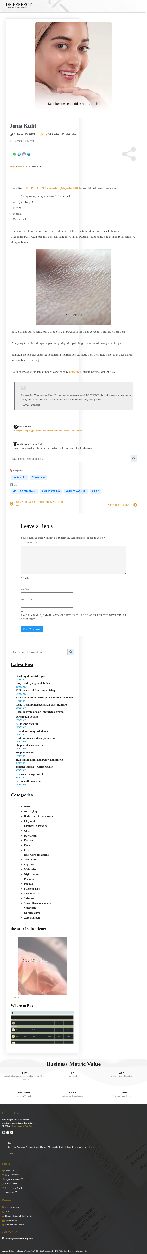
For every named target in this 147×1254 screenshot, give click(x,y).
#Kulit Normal (76, 491)
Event (27, 845)
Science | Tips (32, 888)
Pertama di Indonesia (28, 781)
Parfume (29, 879)
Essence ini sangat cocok (30, 774)
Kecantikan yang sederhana (32, 731)
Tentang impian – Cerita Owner (34, 766)
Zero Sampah (32, 917)
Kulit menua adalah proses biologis (36, 690)
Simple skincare (25, 752)
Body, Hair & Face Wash (38, 816)
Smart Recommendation (38, 903)
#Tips (96, 491)
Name (25, 577)
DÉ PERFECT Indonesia (41, 188)
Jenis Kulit (23, 166)
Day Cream (30, 835)
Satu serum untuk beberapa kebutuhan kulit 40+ (44, 697)
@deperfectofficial (70, 188)
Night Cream (31, 874)
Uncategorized (32, 912)
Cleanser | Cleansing (35, 825)
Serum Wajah (32, 893)
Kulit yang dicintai (27, 723)
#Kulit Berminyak (24, 491)
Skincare (29, 898)
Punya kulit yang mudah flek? (33, 683)
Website (27, 599)
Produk (28, 883)
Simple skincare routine (29, 745)
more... (17, 997)
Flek (26, 850)
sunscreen (75, 371)
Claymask (30, 821)
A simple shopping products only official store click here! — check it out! (48, 430)
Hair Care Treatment (36, 854)
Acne (27, 806)
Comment (29, 542)
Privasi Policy (8, 1251)
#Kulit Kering (51, 491)
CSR (26, 830)
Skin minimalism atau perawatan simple (39, 759)
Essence (28, 840)
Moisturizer (31, 869)
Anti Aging (30, 811)
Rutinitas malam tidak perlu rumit (36, 738)
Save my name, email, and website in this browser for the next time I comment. (73, 617)
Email (25, 588)
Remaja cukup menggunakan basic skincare (41, 704)
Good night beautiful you (30, 676)
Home (12, 166)
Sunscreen (39, 477)
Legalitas (29, 864)
